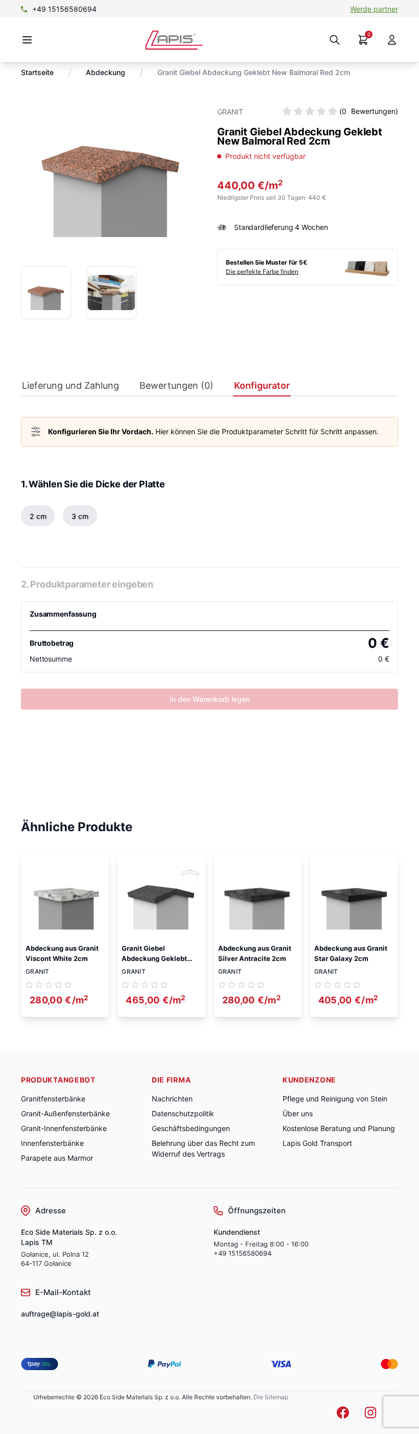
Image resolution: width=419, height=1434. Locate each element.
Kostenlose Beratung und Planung (339, 1128)
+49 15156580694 (64, 9)
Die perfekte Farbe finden (262, 271)
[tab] (70, 388)
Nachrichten (172, 1098)
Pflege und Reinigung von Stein (335, 1098)
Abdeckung (105, 72)
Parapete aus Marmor (57, 1158)
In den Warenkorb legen (210, 699)
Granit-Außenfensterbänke (65, 1113)
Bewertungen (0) (176, 385)
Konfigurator (262, 385)
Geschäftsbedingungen (191, 1128)
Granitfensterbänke (53, 1098)
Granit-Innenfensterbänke (64, 1128)
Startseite (37, 72)
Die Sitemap (270, 1397)
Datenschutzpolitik (183, 1113)
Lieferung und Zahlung (70, 385)
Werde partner (374, 9)
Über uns (298, 1113)
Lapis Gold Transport (317, 1143)
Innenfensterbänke (52, 1143)
